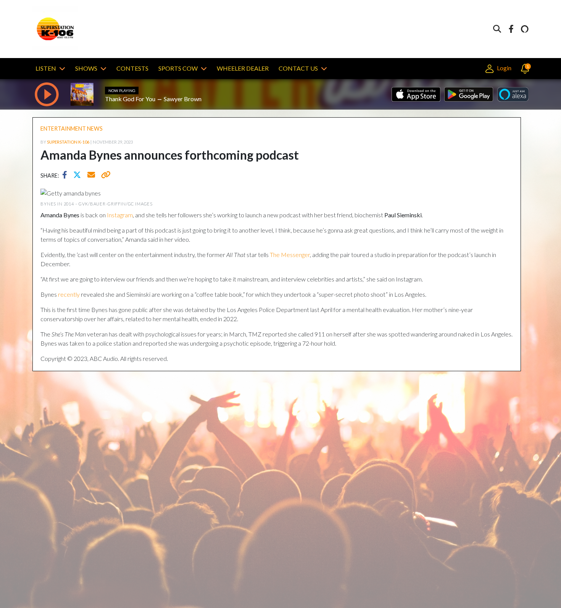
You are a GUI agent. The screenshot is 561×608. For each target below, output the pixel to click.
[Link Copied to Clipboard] (104, 176)
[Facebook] (511, 29)
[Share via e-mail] (91, 176)
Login (503, 67)
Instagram (120, 214)
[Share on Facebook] (66, 176)
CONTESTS (132, 68)
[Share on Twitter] (79, 176)
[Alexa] (525, 29)
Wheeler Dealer (243, 68)
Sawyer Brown (183, 98)
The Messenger (290, 254)
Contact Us (298, 68)
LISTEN (45, 68)
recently (69, 294)
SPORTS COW (178, 68)
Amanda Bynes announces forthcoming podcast (169, 154)
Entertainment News (71, 128)
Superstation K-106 (68, 141)
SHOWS (86, 68)
